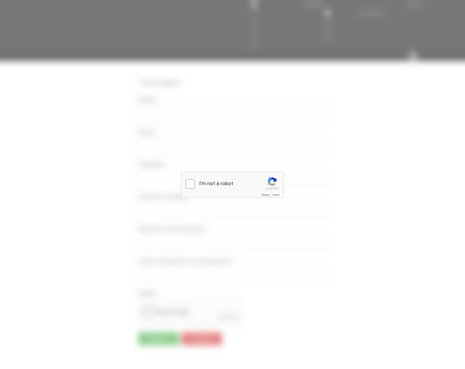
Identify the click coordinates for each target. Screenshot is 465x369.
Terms (276, 194)
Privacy (265, 194)
